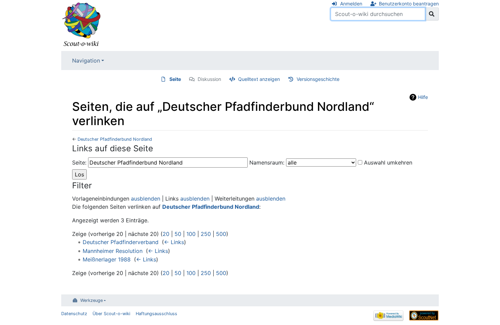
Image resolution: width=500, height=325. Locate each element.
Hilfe (423, 97)
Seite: (79, 162)
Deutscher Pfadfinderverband (121, 242)
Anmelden (351, 3)
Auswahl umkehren (388, 162)
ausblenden (145, 198)
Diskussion (209, 79)
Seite (175, 79)
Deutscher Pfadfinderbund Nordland (115, 139)
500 (221, 233)
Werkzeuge (91, 300)
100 (191, 233)
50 (177, 233)
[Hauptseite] (81, 24)
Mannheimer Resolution (113, 250)
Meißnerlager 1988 (107, 259)
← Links (174, 242)
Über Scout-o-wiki (111, 313)
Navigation (86, 60)
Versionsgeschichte (318, 79)
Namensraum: (266, 162)
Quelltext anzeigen (259, 79)
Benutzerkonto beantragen (409, 3)
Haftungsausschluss (156, 313)
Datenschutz (74, 313)
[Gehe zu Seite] (432, 13)
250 (206, 233)
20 (166, 233)
